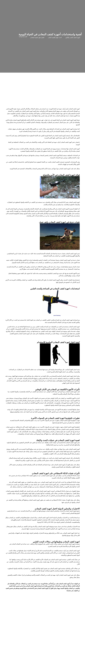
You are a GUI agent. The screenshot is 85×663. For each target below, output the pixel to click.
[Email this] (62, 661)
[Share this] (57, 661)
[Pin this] (45, 661)
